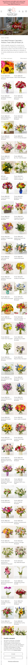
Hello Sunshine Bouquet (5, 138)
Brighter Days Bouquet (18, 198)
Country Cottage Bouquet (19, 543)
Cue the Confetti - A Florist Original (19, 319)
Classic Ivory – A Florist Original (18, 178)
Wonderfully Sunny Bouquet (19, 623)
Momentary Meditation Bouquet (6, 563)
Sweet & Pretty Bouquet (18, 118)
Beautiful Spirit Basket (5, 158)
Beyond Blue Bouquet (20, 358)
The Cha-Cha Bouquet (7, 522)
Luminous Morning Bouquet (6, 440)
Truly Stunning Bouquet (5, 198)
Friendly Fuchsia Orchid (5, 603)
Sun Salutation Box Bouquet (6, 379)
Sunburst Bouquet (19, 278)
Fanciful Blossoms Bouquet (6, 399)
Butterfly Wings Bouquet (18, 379)
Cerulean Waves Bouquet (18, 399)
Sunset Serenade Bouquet (19, 440)
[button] (19, 11)
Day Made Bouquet (19, 562)
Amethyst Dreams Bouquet (6, 98)
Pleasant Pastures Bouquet (6, 279)
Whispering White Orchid (19, 583)
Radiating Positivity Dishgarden (19, 239)
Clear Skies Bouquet (20, 77)
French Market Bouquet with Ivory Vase (19, 482)
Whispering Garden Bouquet (19, 339)
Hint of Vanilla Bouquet (18, 503)
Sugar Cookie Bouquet (18, 603)
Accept (13, 654)
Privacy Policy (17, 650)
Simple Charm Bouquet (5, 218)
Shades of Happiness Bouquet (7, 239)
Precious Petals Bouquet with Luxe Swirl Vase (6, 482)
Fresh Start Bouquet (7, 338)
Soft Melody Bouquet (7, 298)
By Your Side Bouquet (20, 158)
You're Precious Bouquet (18, 98)
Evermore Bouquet (6, 622)
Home (2, 37)
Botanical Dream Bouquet (6, 419)
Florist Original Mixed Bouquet (7, 78)
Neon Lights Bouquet (20, 419)
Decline (13, 657)
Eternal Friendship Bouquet (6, 359)
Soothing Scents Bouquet (19, 299)
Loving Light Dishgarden (4, 178)
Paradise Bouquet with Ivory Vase (19, 218)
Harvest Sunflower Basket (6, 319)
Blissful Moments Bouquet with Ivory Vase (6, 461)
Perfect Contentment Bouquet (20, 523)
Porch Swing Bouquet (20, 137)
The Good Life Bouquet (5, 259)
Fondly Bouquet (5, 502)
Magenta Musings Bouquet (19, 460)
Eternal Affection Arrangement (6, 118)
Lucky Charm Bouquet (7, 542)
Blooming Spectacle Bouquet (7, 583)
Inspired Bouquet (19, 258)
